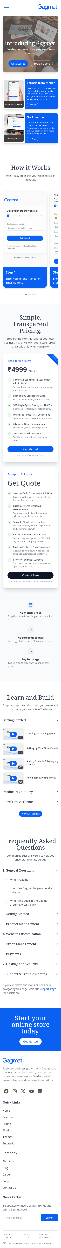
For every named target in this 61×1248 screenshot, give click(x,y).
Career (7, 1174)
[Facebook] (6, 1091)
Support (8, 1181)
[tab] (26, 294)
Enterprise (9, 1143)
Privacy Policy (27, 1235)
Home (6, 1110)
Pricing (7, 1124)
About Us (8, 1161)
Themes (8, 1137)
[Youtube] (31, 1091)
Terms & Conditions (7, 1235)
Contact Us (9, 1187)
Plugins (7, 1130)
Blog (5, 1168)
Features (8, 1117)
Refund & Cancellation (44, 1235)
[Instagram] (14, 1091)
